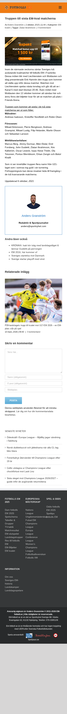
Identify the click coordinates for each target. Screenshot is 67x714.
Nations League (29, 512)
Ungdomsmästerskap (33, 516)
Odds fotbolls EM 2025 (53, 508)
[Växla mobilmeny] (60, 7)
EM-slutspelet (12, 533)
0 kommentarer (44, 28)
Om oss (9, 576)
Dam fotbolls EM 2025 (11, 512)
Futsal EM (31, 520)
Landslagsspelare (13, 590)
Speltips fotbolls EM (52, 515)
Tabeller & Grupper (10, 522)
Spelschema (11, 516)
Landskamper (12, 587)
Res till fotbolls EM (12, 542)
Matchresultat (12, 530)
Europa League (29, 532)
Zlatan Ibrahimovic (27, 28)
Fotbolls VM (32, 557)
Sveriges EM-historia (12, 582)
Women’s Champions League (31, 547)
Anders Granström (15, 25)
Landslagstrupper (13, 537)
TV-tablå (9, 527)
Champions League (31, 525)
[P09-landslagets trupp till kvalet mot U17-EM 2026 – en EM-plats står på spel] (33, 280)
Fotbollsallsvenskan (33, 554)
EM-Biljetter (11, 547)
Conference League (32, 539)
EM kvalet (10, 551)
